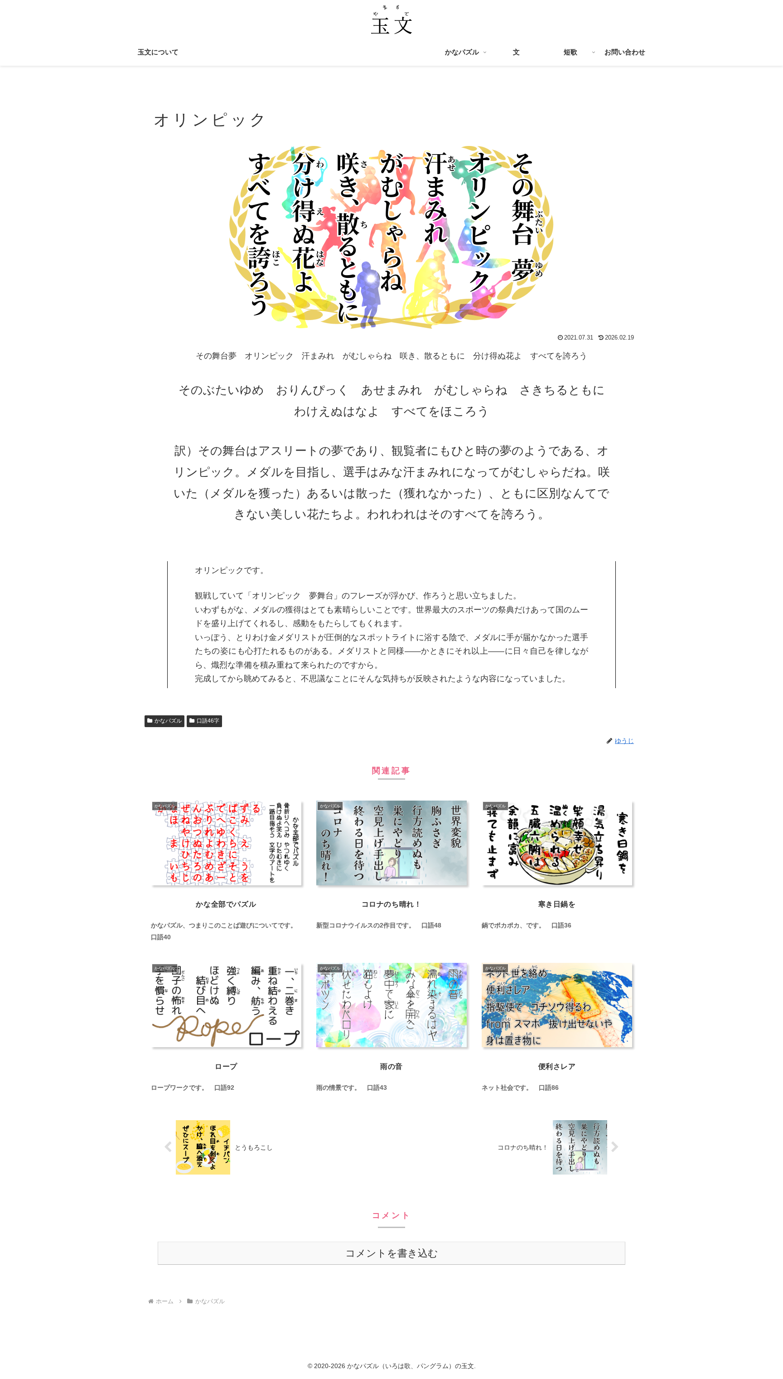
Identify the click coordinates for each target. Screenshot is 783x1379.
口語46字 (208, 721)
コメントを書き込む (391, 1253)
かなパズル (168, 721)
